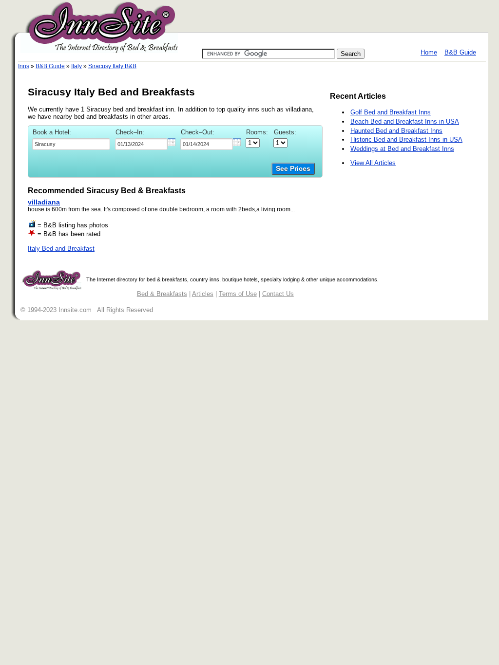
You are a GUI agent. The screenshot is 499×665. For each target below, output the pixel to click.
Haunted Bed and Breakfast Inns (396, 130)
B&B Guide (460, 52)
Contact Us (278, 293)
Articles (202, 293)
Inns (23, 66)
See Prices (293, 168)
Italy (76, 66)
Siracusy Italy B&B (112, 66)
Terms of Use (238, 293)
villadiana (44, 202)
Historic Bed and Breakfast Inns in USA (406, 139)
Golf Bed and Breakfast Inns (390, 112)
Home (429, 52)
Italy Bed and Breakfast (61, 248)
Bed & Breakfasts (162, 293)
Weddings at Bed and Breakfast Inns (402, 148)
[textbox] (71, 144)
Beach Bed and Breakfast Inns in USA (404, 121)
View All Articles (373, 162)
